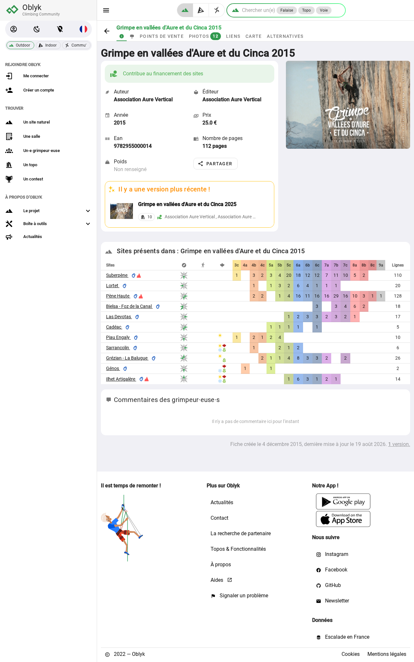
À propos (221, 564)
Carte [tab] (253, 36)
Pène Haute (118, 295)
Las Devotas (119, 316)
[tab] (121, 36)
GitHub (332, 585)
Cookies (351, 654)
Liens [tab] (233, 36)
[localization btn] (60, 29)
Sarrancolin (118, 347)
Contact (219, 518)
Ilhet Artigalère (121, 379)
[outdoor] (185, 10)
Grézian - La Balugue (127, 358)
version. (399, 444)
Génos (113, 368)
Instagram (336, 554)
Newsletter (336, 601)
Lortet (112, 285)
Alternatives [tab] (285, 36)
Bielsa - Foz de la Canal (129, 306)
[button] (13, 29)
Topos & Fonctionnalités (238, 549)
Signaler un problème (243, 595)
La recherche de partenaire (241, 533)
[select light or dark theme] (37, 29)
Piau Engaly (118, 337)
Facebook (335, 570)
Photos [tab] (203, 36)
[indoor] (201, 10)
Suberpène (117, 275)
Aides (217, 580)
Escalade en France (346, 637)
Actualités (222, 502)
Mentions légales (386, 654)
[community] (217, 10)
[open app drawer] (106, 10)
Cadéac (114, 327)
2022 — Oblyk (129, 654)
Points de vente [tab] (162, 36)
